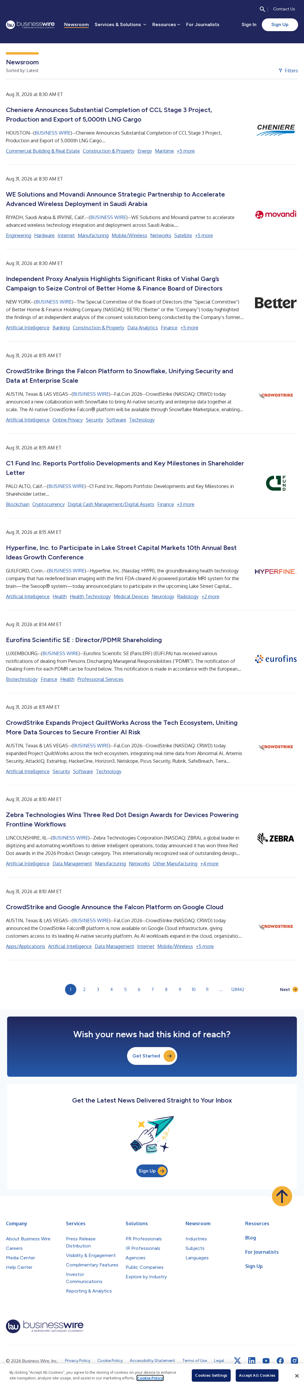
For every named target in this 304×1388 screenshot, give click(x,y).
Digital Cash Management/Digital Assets (111, 504)
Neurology (163, 596)
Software (116, 420)
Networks (160, 235)
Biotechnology (22, 679)
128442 (237, 989)
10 (194, 989)
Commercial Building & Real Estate (43, 151)
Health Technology (90, 596)
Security (94, 420)
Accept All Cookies (257, 1375)
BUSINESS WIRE (53, 133)
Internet (66, 235)
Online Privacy (68, 420)
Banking (61, 328)
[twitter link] (237, 1360)
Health (60, 596)
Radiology (188, 596)
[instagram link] (294, 1360)
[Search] (262, 9)
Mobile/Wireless (129, 235)
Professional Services (100, 679)
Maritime (164, 151)
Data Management (72, 864)
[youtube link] (266, 1361)
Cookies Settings (211, 1375)
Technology (142, 420)
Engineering (18, 235)
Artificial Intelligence (28, 328)
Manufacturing (93, 235)
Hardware (44, 235)
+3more (185, 504)
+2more (210, 596)
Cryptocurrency (48, 504)
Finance (169, 328)
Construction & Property (108, 151)
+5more (186, 151)
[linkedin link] (251, 1360)
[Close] (297, 1376)
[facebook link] (280, 1360)
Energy (144, 151)
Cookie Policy (150, 1378)
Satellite (183, 235)
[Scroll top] (282, 1196)
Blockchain (17, 504)
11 (207, 989)
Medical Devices (131, 596)
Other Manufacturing (175, 864)
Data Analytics (142, 328)
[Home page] (30, 24)
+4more (209, 864)
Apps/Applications (25, 946)
